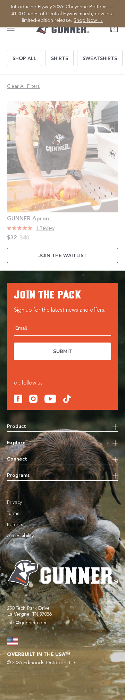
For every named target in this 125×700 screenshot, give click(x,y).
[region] (62, 13)
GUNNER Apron (28, 219)
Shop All (24, 58)
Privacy (14, 502)
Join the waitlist (63, 255)
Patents (15, 524)
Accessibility (20, 535)
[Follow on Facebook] (18, 398)
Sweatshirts (100, 58)
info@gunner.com (26, 623)
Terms (13, 513)
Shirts (59, 58)
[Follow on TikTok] (67, 398)
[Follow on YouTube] (50, 398)
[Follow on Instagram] (33, 398)
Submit (62, 351)
